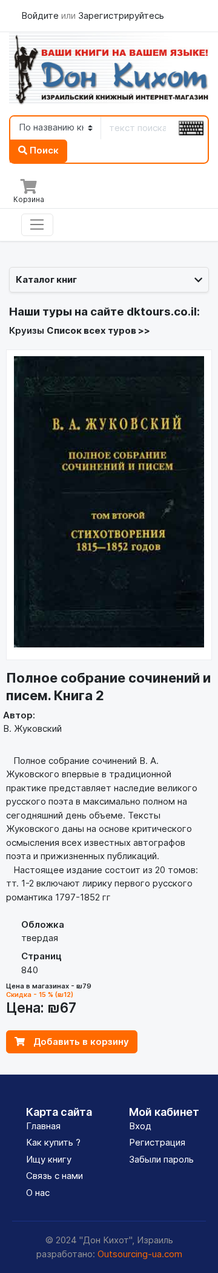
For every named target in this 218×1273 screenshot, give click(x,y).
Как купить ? (53, 1142)
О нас (38, 1192)
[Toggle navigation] (37, 225)
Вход (140, 1126)
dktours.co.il (162, 312)
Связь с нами (54, 1175)
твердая (39, 938)
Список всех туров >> (98, 330)
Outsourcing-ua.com (139, 1254)
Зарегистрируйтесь (121, 15)
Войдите (41, 15)
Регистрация (157, 1142)
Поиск (43, 150)
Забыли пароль (161, 1159)
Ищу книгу (48, 1159)
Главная (43, 1126)
